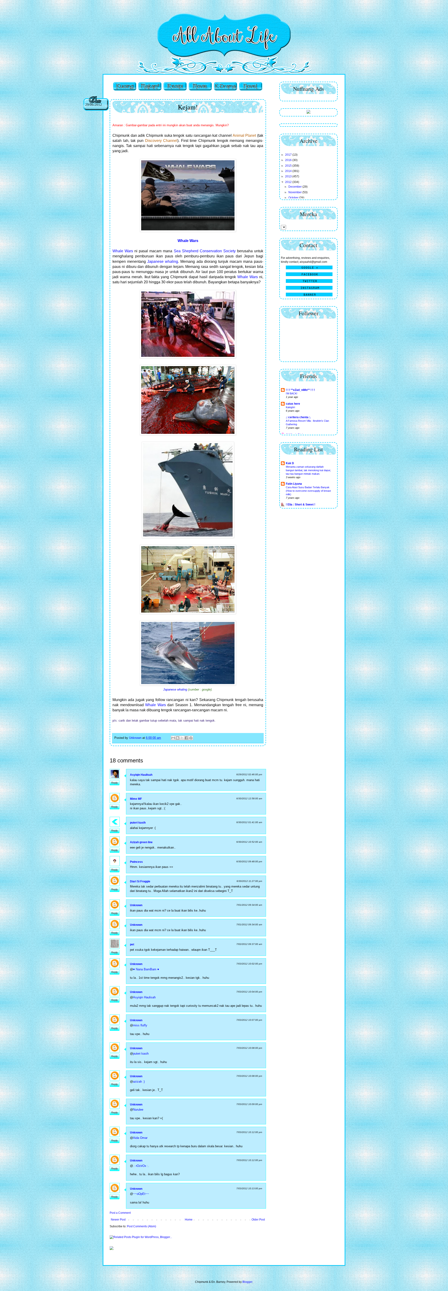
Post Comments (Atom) (141, 1226)
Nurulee (138, 1109)
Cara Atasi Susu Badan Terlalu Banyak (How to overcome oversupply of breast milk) (308, 491)
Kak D (290, 463)
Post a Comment (120, 1212)
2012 (288, 182)
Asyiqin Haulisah (141, 774)
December (295, 186)
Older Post (258, 1219)
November (295, 192)
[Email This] (173, 738)
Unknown (136, 905)
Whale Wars (122, 251)
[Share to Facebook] (186, 738)
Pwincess (136, 861)
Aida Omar (140, 1138)
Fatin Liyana (294, 483)
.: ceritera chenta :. (298, 417)
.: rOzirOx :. (141, 1166)
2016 (288, 160)
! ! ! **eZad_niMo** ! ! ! (300, 390)
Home (188, 1219)
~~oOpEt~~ (141, 1194)
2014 (288, 171)
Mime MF (136, 798)
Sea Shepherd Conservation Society (205, 251)
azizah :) (139, 1081)
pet (132, 944)
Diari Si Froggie (140, 881)
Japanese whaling (162, 261)
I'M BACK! (291, 393)
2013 (288, 176)
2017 (288, 154)
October (293, 197)
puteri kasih (138, 822)
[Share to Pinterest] (191, 738)
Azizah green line (141, 842)
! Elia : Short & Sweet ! (300, 504)
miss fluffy (140, 1025)
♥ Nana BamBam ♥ (146, 969)
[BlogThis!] (177, 738)
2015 (288, 165)
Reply (114, 782)
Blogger (247, 1282)
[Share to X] (182, 738)
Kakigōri (290, 407)
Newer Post (118, 1219)
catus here (293, 403)
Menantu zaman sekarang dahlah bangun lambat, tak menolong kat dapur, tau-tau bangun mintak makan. (308, 470)
